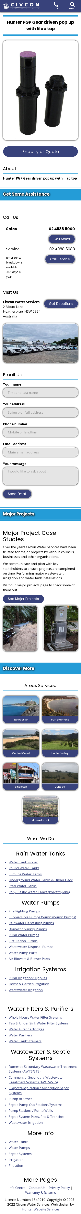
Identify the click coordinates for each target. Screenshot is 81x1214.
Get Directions (61, 303)
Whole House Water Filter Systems (35, 1017)
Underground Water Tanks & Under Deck (41, 880)
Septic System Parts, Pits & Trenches (36, 1116)
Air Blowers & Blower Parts (29, 958)
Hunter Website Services (40, 1209)
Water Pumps (19, 1147)
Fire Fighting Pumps (24, 911)
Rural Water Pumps (24, 935)
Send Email (17, 494)
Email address (14, 444)
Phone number (15, 424)
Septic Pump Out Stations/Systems (35, 1104)
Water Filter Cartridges (26, 1029)
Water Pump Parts (23, 952)
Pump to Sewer (20, 1098)
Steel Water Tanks (23, 886)
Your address (14, 404)
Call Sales (61, 239)
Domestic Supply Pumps (28, 929)
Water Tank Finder (23, 862)
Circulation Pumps (23, 941)
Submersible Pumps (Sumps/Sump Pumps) (42, 917)
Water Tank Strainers (25, 1041)
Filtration (16, 1165)
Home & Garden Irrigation (29, 983)
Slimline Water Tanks (25, 874)
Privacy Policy (59, 1187)
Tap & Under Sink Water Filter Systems (39, 1023)
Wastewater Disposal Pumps (31, 946)
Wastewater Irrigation (26, 990)
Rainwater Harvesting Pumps (31, 923)
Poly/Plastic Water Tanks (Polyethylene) (39, 892)
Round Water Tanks (24, 868)
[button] (72, 6)
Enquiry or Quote (40, 152)
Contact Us (37, 1187)
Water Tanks (18, 1141)
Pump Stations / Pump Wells (31, 1110)
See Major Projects (23, 599)
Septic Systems (20, 1153)
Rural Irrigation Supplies (28, 978)
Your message (14, 464)
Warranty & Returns (40, 1192)
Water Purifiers (20, 1035)
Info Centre (16, 1187)
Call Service (60, 259)
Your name (12, 384)
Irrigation (16, 1159)
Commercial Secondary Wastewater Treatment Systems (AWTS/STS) (36, 1079)
